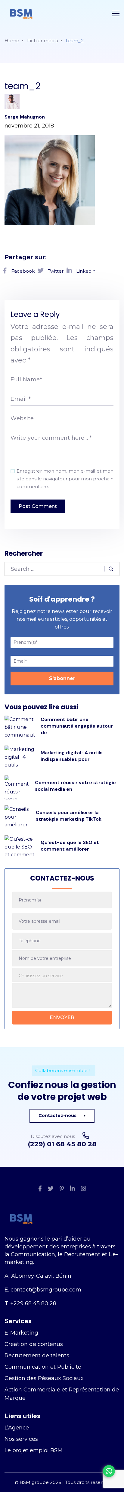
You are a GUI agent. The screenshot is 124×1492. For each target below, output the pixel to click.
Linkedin (85, 271)
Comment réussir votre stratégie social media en (75, 785)
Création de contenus (34, 1344)
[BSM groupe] (21, 13)
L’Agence (17, 1427)
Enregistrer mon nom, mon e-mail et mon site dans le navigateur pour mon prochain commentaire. (65, 478)
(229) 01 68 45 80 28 (62, 1144)
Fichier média (42, 40)
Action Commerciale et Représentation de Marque (62, 1393)
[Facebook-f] (40, 1189)
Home (12, 40)
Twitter (55, 271)
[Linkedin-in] (72, 1189)
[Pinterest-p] (62, 1189)
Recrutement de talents (37, 1355)
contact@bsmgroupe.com (46, 1289)
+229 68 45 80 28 (33, 1303)
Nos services (21, 1439)
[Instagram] (83, 1189)
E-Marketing (21, 1332)
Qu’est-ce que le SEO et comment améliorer (70, 845)
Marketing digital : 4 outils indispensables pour (72, 755)
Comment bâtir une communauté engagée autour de (77, 726)
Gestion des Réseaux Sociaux (44, 1378)
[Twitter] (51, 1189)
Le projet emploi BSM (34, 1450)
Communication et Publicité (43, 1367)
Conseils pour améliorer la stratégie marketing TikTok (68, 815)
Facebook (22, 271)
